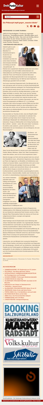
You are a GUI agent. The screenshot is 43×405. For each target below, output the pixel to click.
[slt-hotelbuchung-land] (21, 310)
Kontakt (38, 400)
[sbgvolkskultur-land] (21, 342)
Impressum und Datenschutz (11, 400)
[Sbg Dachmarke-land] (21, 355)
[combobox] (17, 17)
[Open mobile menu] (37, 17)
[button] (28, 26)
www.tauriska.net (8, 256)
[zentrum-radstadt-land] (21, 327)
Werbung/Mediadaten (26, 400)
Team (34, 400)
